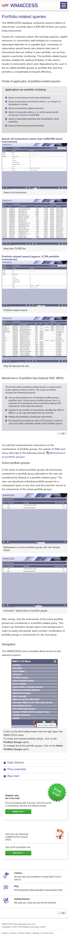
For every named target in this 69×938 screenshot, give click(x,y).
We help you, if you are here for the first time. (35, 903)
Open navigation (63, 5)
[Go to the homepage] (20, 5)
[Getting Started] (6, 903)
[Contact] (6, 877)
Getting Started (21, 899)
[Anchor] (62, 81)
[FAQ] (6, 890)
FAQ (16, 886)
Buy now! (13, 775)
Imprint (5, 933)
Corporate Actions (17, 115)
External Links (47, 933)
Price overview (16, 769)
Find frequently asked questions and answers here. (38, 890)
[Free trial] (56, 801)
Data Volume (15, 762)
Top (63, 433)
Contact (18, 873)
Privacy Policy (24, 933)
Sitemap (35, 933)
